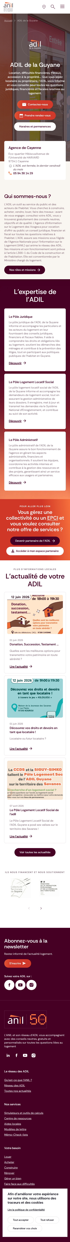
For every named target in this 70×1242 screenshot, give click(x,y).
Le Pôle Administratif (23, 440)
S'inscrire (15, 963)
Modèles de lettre (15, 1129)
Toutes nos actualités (17, 1091)
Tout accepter (21, 1220)
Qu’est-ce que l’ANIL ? (18, 1080)
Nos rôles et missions (22, 270)
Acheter (9, 1162)
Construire (11, 1167)
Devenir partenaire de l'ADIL (32, 541)
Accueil (8, 20)
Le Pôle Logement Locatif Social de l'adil (34, 812)
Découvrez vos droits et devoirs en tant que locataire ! (33, 730)
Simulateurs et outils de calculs (23, 1113)
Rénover (9, 1173)
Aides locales (12, 1124)
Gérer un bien (12, 1178)
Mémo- (16, 1134)
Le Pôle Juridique (20, 317)
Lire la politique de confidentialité (26, 1209)
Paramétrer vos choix (25, 1228)
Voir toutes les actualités (35, 852)
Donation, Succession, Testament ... (34, 644)
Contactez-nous (38, 104)
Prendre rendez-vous (38, 115)
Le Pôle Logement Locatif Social (31, 382)
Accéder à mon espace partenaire (37, 551)
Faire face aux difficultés (19, 1184)
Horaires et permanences (35, 126)
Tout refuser (47, 1220)
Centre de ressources (17, 1118)
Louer (7, 1157)
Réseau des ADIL (14, 1085)
